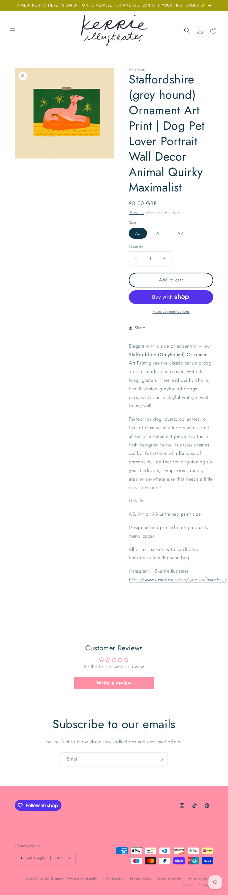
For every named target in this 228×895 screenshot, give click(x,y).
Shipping (136, 212)
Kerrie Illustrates (51, 878)
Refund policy (113, 878)
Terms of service (170, 878)
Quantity (136, 246)
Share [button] (140, 328)
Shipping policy (201, 878)
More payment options (171, 311)
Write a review (113, 682)
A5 (138, 233)
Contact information (198, 885)
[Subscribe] (160, 759)
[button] (12, 30)
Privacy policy (141, 878)
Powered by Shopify (81, 878)
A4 (159, 233)
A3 (180, 233)
